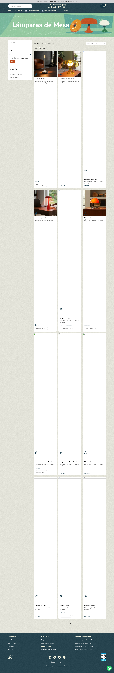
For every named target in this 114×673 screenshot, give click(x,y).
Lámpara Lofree (89, 606)
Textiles (10, 649)
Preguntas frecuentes (47, 640)
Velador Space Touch (42, 218)
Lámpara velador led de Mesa (83, 643)
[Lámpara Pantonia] (94, 203)
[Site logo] (57, 6)
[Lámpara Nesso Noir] (94, 114)
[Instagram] (50, 657)
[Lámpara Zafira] (45, 64)
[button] (109, 668)
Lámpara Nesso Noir (90, 179)
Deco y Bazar (12, 643)
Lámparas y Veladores (16, 74)
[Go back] (10, 25)
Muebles (10, 640)
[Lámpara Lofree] (94, 540)
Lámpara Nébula (65, 606)
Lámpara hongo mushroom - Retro (85, 640)
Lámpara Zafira (40, 79)
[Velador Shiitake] (45, 540)
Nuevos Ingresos (15, 77)
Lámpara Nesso (89, 462)
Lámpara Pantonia (90, 218)
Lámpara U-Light (65, 318)
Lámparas (11, 646)
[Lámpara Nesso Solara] (69, 64)
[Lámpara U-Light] (69, 253)
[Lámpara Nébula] (69, 540)
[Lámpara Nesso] (94, 396)
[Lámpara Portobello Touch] (69, 396)
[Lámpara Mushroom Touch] (45, 396)
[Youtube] (59, 657)
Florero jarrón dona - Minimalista (84, 646)
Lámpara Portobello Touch (68, 462)
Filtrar (12, 61)
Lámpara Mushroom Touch (43, 462)
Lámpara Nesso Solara (67, 79)
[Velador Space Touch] (45, 203)
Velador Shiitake (40, 606)
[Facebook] (54, 657)
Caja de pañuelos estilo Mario (83, 649)
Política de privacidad (47, 643)
